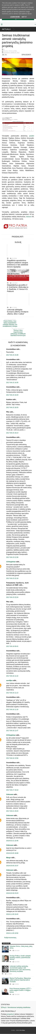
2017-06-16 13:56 (12, 758)
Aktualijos (5, 51)
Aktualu (6, 29)
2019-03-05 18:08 (12, 853)
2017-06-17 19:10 (12, 790)
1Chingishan (11, 562)
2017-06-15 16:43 (12, 395)
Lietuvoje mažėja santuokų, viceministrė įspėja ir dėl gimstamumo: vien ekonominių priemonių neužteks (20, 968)
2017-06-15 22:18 (12, 578)
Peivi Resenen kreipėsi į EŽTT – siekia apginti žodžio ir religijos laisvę (21, 990)
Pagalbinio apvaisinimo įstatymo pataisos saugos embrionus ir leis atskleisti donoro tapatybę (17, 263)
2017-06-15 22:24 (12, 597)
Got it (24, 17)
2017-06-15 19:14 (12, 433)
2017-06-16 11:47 (12, 730)
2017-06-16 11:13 (12, 693)
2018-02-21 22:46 (12, 840)
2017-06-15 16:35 (12, 382)
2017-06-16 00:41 (12, 646)
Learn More (15, 17)
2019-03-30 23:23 (12, 893)
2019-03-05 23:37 (12, 865)
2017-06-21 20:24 (12, 811)
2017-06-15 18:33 (12, 407)
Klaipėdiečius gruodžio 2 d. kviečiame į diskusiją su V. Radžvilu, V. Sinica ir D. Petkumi (17, 288)
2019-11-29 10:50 (12, 933)
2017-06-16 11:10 (12, 676)
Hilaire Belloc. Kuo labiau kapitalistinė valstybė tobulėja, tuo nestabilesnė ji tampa (10, 323)
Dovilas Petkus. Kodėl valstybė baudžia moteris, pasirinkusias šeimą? (20, 957)
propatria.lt (10, 1014)
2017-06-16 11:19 (12, 709)
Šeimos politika (13, 51)
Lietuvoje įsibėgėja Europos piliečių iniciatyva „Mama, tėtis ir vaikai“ (17, 312)
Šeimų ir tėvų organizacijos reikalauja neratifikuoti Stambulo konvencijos (18, 332)
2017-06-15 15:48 (12, 355)
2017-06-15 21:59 (12, 557)
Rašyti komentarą (10, 937)
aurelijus (9, 680)
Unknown (9, 794)
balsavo (28, 216)
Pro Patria (22, 1030)
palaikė (31, 136)
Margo (8, 857)
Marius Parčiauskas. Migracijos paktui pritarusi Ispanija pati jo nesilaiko (20, 979)
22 (4, 49)
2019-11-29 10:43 (12, 914)
